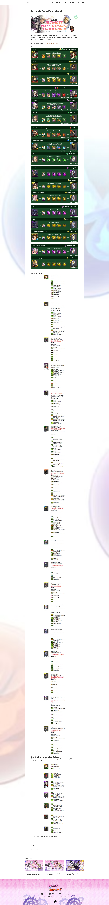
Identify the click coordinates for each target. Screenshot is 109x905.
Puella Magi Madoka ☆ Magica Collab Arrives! (54, 873)
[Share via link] (38, 849)
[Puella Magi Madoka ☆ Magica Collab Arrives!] (54, 865)
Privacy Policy (59, 898)
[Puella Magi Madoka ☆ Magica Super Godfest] (75, 865)
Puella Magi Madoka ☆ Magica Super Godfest (74, 873)
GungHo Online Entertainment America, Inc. (54, 896)
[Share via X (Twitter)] (34, 849)
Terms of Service (53, 898)
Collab (32, 845)
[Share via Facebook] (31, 849)
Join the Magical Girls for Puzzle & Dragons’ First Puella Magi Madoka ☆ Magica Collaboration (33, 873)
